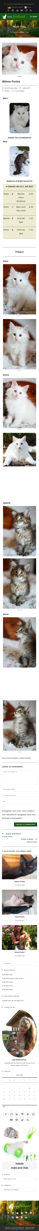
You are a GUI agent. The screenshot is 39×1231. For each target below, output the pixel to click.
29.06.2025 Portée (7, 982)
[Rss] (31, 10)
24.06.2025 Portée (7, 989)
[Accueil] (11, 32)
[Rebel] (17, 10)
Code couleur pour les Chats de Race (13, 978)
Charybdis (5, 1000)
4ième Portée (19, 952)
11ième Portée (19, 881)
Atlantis (8, 758)
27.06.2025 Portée (7, 986)
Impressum (29, 1229)
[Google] (33, 1114)
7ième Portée (19, 917)
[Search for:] (19, 963)
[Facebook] (13, 10)
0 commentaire (19, 91)
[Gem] (22, 1114)
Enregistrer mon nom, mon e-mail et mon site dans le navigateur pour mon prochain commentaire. (19, 814)
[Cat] (22, 1119)
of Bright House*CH (25, 758)
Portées (7, 91)
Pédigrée (19, 252)
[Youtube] (22, 10)
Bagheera (15, 758)
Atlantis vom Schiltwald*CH (19, 138)
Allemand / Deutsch (17, 7)
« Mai (3, 1106)
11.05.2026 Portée (7, 974)
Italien (29, 7)
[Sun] (27, 1114)
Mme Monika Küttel (11, 88)
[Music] (26, 10)
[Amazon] (8, 10)
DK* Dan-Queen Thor (17, 1000)
